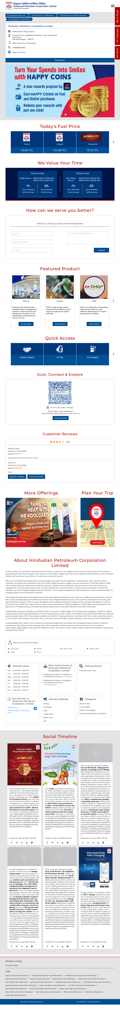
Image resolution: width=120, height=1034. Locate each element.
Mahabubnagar (50, 685)
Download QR (60, 418)
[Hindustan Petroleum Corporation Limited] (31, 9)
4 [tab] (65, 114)
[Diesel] (60, 287)
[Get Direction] (35, 710)
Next (113, 142)
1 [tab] (54, 114)
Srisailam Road (12, 965)
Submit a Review (17, 477)
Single (93, 1002)
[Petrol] (26, 287)
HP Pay (60, 357)
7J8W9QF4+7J (13, 708)
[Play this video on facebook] (96, 754)
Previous (7, 142)
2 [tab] (58, 114)
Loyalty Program (27, 357)
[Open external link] (117, 25)
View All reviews (36, 477)
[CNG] (94, 287)
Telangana (68, 676)
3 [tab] (61, 114)
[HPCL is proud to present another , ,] (95, 753)
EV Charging (92, 357)
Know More (26, 324)
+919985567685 (18, 47)
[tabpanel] (60, 91)
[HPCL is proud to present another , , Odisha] (60, 857)
